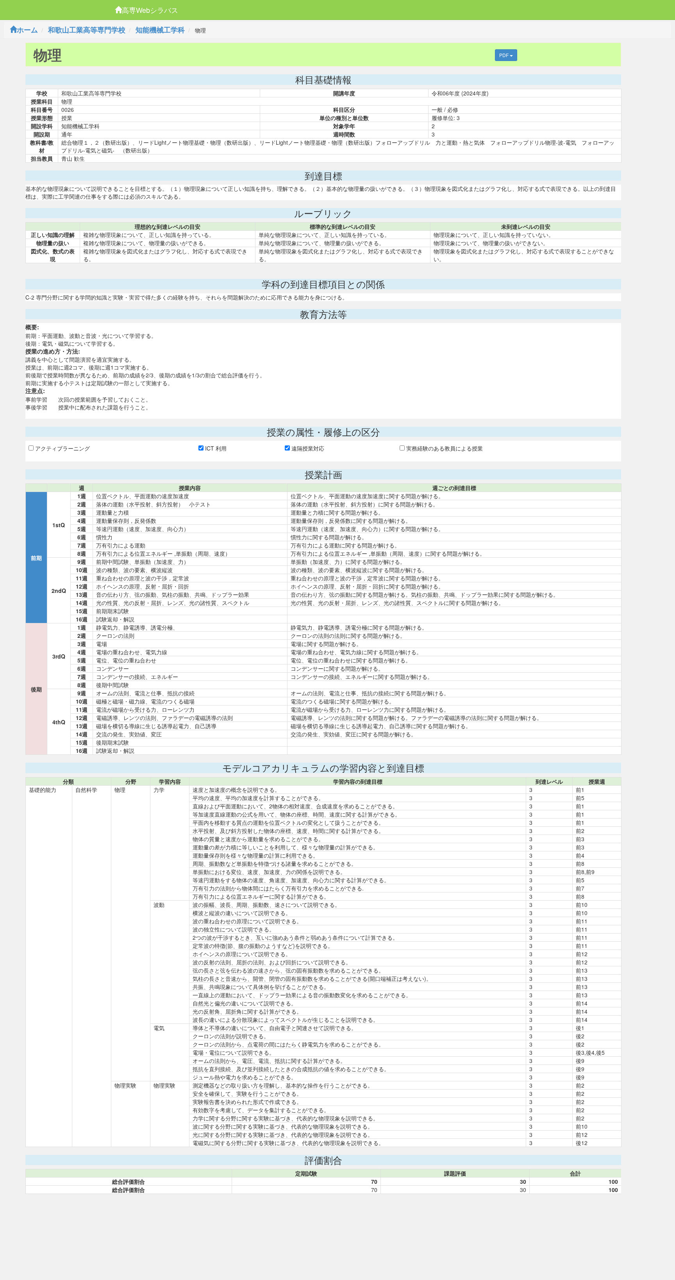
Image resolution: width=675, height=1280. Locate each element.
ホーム (27, 30)
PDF (504, 55)
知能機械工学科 (160, 30)
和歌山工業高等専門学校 (86, 30)
